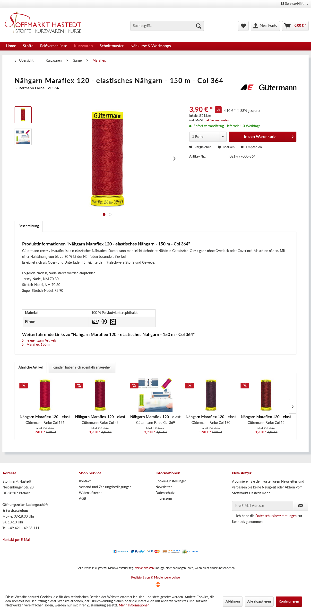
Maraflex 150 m (38, 344)
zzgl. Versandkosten (216, 120)
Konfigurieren (289, 601)
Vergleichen (202, 147)
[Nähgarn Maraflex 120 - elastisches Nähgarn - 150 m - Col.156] (45, 395)
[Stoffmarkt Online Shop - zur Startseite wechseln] (46, 23)
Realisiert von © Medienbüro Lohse (155, 577)
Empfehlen (253, 147)
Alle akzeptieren (259, 601)
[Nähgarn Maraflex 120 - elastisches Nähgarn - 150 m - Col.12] (266, 395)
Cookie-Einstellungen (171, 481)
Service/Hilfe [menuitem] (294, 4)
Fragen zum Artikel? (41, 340)
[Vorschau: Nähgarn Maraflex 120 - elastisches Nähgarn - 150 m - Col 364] (23, 136)
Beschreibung (28, 226)
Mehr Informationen (134, 605)
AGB (82, 498)
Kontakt (85, 481)
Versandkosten (144, 568)
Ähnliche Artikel (30, 367)
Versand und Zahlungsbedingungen (105, 487)
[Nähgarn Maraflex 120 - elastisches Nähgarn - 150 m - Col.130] (211, 395)
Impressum (164, 498)
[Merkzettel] (243, 26)
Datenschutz (165, 493)
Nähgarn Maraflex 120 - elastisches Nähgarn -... (45, 417)
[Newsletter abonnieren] (300, 506)
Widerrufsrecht (90, 493)
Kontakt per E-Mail (16, 540)
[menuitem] (167, 26)
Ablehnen (232, 601)
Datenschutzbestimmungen (276, 516)
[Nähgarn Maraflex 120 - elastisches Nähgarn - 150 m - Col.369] (155, 395)
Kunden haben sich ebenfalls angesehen (82, 367)
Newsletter (164, 487)
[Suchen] (199, 26)
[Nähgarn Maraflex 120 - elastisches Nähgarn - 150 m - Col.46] (100, 395)
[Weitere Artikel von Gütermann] (268, 92)
